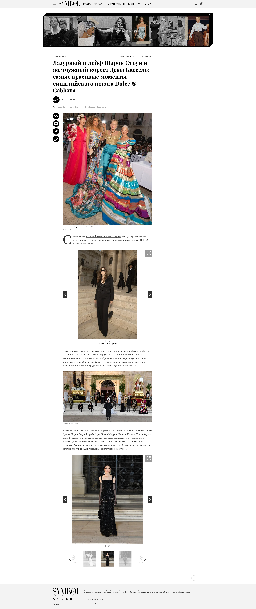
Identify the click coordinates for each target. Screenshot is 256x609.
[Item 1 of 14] (107, 294)
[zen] (67, 599)
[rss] (54, 599)
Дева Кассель (102, 107)
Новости (62, 56)
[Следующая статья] (128, 578)
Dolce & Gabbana (89, 107)
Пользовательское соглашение (95, 599)
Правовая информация (92, 603)
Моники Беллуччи (87, 441)
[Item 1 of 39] (107, 499)
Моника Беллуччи (75, 107)
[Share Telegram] (56, 131)
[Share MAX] (56, 123)
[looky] (71, 599)
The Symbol (69, 4)
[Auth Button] (201, 3)
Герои (55, 56)
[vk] (58, 599)
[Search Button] (196, 3)
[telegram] (62, 599)
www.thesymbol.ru (185, 592)
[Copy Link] (56, 139)
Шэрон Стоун (62, 107)
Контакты (57, 604)
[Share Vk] (56, 116)
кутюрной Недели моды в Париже (103, 236)
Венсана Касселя (108, 441)
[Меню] (54, 3)
